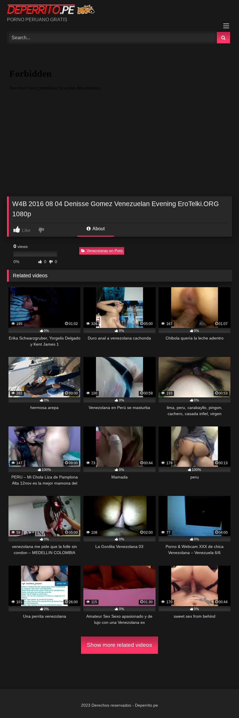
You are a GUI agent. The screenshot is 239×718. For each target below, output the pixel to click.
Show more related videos (119, 645)
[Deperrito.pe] (119, 10)
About (98, 228)
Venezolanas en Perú (104, 251)
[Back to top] (221, 700)
